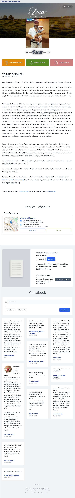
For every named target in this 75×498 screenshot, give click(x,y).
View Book (41, 259)
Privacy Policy (32, 490)
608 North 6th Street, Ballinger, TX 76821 (36, 226)
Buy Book (51, 259)
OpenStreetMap (39, 493)
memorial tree (24, 191)
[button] (11, 222)
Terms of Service (42, 490)
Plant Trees (58, 230)
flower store (52, 191)
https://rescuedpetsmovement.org (13, 180)
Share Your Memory (63, 279)
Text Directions (32, 230)
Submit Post (64, 310)
